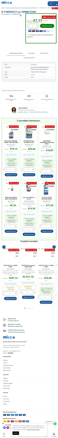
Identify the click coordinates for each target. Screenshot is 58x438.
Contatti (5, 362)
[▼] (3, 423)
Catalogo (5, 378)
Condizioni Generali (7, 383)
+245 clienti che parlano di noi (16, 332)
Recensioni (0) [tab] (44, 53)
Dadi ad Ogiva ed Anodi (13, 272)
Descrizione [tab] (31, 53)
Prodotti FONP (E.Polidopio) (38, 72)
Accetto (16, 433)
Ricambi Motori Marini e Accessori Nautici (15, 341)
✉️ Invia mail (31, 112)
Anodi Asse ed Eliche (7, 270)
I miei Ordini (6, 399)
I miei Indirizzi (6, 401)
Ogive (5, 273)
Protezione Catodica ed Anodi (13, 8)
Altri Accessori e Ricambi (47, 147)
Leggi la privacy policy (33, 429)
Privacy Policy (6, 386)
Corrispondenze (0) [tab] (29, 58)
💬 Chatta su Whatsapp (41, 112)
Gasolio (28, 204)
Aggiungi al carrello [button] (11, 174)
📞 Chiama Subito (23, 112)
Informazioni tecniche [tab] (16, 53)
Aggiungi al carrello (47, 26)
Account (5, 396)
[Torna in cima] (55, 429)
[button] (21, 15)
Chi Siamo (5, 360)
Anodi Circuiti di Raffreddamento (29, 8)
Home (3, 8)
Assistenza (5, 381)
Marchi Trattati (7, 370)
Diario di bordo (7, 368)
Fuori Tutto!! (11, 146)
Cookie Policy (6, 388)
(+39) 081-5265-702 (13, 320)
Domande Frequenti (8, 365)
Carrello (5, 404)
